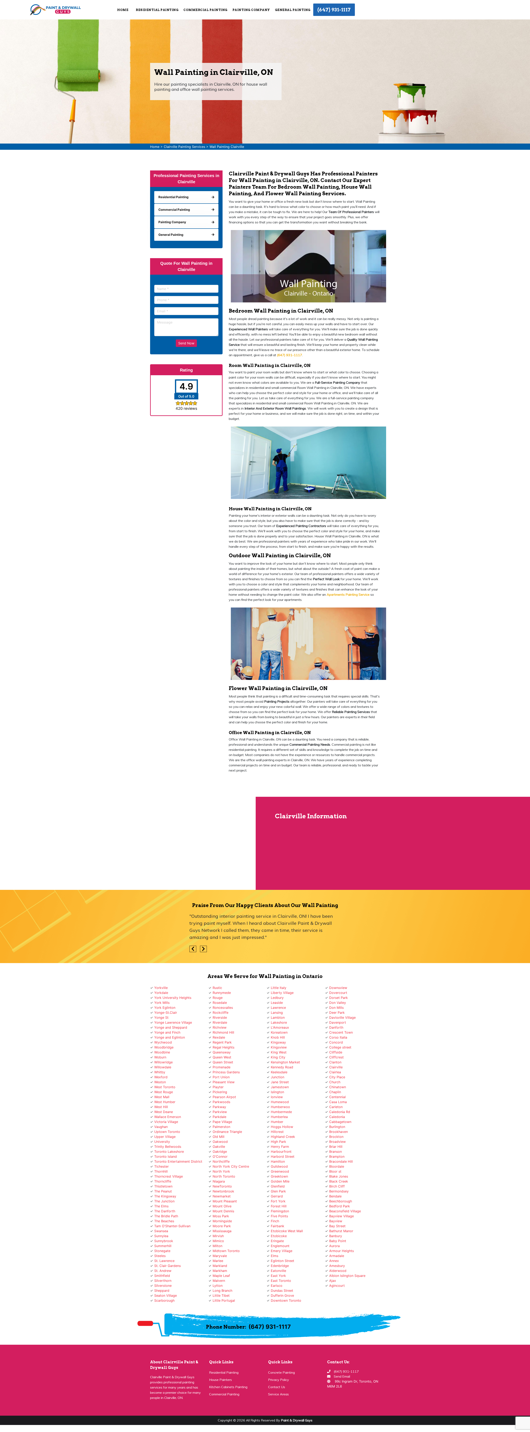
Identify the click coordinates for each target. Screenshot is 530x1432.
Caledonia (337, 1117)
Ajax (332, 1281)
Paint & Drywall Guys (296, 1420)
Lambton (278, 1017)
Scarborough (164, 1300)
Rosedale (220, 1003)
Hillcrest (277, 1132)
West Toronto (164, 1087)
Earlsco (276, 1285)
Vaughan (161, 1127)
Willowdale (162, 1067)
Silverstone (163, 1285)
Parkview (220, 1112)
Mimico (218, 1241)
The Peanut (163, 1191)
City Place (337, 1077)
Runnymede (222, 993)
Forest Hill (279, 1206)
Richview (219, 1027)
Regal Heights (223, 1047)
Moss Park (221, 1216)
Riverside (220, 1017)
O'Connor (220, 1156)
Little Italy (278, 988)
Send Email (342, 1376)
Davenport (337, 1022)
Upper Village (165, 1137)
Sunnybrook (163, 1241)
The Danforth (164, 1211)
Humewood (280, 1102)
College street (340, 1047)
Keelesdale (279, 1072)
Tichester (161, 1166)
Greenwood (280, 1171)
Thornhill (161, 1171)
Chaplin (335, 1092)
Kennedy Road (282, 1067)
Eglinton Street (282, 1261)
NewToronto (222, 1186)
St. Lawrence (164, 1261)
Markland (220, 1266)
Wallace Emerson (167, 1117)
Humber (277, 1122)
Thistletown (163, 1186)
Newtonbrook (223, 1191)
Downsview (338, 988)
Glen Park (278, 1191)
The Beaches (164, 1221)
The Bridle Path (166, 1216)
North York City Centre (231, 1166)
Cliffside (335, 1052)
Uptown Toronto (167, 1132)
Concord (336, 1042)
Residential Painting (223, 1372)
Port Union (221, 1077)
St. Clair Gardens (167, 1266)
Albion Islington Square (347, 1276)
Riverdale (220, 1022)
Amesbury (337, 1266)
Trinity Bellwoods (167, 1146)
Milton (217, 1246)
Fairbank (277, 1226)
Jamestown (280, 1087)
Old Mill (218, 1137)
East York (278, 1276)
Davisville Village (342, 1017)
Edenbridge (280, 1266)
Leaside (277, 1003)
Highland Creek (283, 1137)
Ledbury (277, 998)
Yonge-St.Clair (165, 1012)
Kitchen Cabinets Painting (228, 1387)
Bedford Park (339, 1206)
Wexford (160, 1077)
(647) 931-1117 (334, 10)
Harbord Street (282, 1156)
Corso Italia (338, 1037)
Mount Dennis (223, 1211)
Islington (277, 1092)
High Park (278, 1142)
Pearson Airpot (224, 1097)
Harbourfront (281, 1151)
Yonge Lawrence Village (173, 1022)
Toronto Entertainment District (178, 1161)
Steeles (160, 1256)
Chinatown (337, 1087)
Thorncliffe (162, 1181)
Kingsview (279, 1047)
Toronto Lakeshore (169, 1151)
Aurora (334, 1246)
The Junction (164, 1201)
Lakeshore (279, 1022)
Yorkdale (161, 993)
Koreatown (279, 1032)
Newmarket (222, 1196)
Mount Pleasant (225, 1201)
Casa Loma (338, 1102)
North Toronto (224, 1176)
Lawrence (278, 1007)
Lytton (218, 1285)
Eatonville (278, 1271)
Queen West (222, 1057)
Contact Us (276, 1387)
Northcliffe (221, 1161)
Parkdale (219, 1117)
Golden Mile (280, 1181)
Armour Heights (341, 1251)
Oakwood (220, 1142)
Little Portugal (224, 1300)
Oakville (219, 1146)
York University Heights (172, 998)
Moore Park (222, 1226)
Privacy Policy (278, 1380)
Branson (335, 1151)
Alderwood (337, 1271)
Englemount (280, 1246)
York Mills (162, 1003)
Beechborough (340, 1201)
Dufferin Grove (282, 1295)
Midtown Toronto (226, 1251)
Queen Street (223, 1062)
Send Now (186, 343)
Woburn (160, 1057)
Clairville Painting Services (184, 147)
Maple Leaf (221, 1276)
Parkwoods (221, 1102)
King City (278, 1057)
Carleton (336, 1107)
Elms (274, 1256)
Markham (220, 1271)
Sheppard (161, 1290)
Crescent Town (341, 1032)
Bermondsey (339, 1191)
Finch (275, 1221)
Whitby (159, 1072)
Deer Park (337, 1012)
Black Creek (338, 1181)
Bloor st (335, 1171)
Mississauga (222, 1231)
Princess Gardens (226, 1072)
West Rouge (163, 1092)
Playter (218, 1087)
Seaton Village (165, 1295)
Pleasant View (224, 1082)
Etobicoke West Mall (287, 1231)
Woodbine (162, 1052)
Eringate (277, 1241)
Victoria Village (166, 1122)
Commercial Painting (224, 1394)
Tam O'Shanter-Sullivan (172, 1226)
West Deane (163, 1112)
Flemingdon (280, 1211)
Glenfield (278, 1186)
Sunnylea (161, 1236)
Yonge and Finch (167, 1032)
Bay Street (337, 1226)
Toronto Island (165, 1156)
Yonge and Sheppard (170, 1027)
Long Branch (222, 1290)
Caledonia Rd (339, 1112)
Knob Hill (278, 1037)
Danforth (336, 1027)
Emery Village (281, 1251)
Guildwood (279, 1166)
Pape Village (222, 1122)
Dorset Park (338, 998)
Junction (277, 1077)
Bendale (335, 1196)
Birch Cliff (337, 1186)
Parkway (219, 1107)
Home (122, 10)
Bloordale (336, 1166)
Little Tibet (221, 1295)
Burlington (337, 1127)
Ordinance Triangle (227, 1132)
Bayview (335, 1221)
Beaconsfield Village (345, 1211)
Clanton (335, 1062)
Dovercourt (338, 993)
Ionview (277, 1097)
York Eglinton (164, 1007)
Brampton (336, 1156)
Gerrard (277, 1196)
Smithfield (162, 1276)
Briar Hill (335, 1146)
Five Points (279, 1216)
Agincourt (337, 1285)
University (162, 1142)
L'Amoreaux (280, 1027)
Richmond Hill (223, 1032)
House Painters (220, 1380)
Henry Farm (280, 1146)
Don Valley (337, 1003)
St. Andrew (162, 1271)
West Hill (161, 1107)
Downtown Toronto (286, 1300)
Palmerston (221, 1127)
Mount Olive (222, 1206)
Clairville (336, 1067)
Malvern (219, 1281)
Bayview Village (341, 1216)
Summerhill (162, 1246)
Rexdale (219, 1037)
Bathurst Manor (341, 1231)
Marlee (218, 1261)
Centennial (337, 1097)
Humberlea (279, 1117)
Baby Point (337, 1241)
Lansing (277, 1012)
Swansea (161, 1231)
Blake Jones (338, 1176)
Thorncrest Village (168, 1176)
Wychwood (163, 1042)
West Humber (164, 1102)
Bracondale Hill (341, 1161)
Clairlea (335, 1072)
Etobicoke (279, 1236)
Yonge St (161, 1017)
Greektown (279, 1176)
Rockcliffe (220, 1012)
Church (334, 1082)
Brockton (336, 1137)
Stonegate (162, 1251)
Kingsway (278, 1042)
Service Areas (278, 1394)
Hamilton (278, 1161)
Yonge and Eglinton (169, 1037)
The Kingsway (165, 1196)
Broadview (337, 1142)
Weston (160, 1082)
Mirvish (218, 1236)
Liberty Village (282, 993)
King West (279, 1052)
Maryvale (220, 1256)
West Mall (161, 1097)
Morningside (222, 1221)
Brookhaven (338, 1132)
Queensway (222, 1052)
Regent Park (222, 1042)
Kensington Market (285, 1062)
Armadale (336, 1256)
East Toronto (281, 1281)
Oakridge (220, 1151)
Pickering (220, 1092)
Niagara (219, 1181)
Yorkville (161, 988)
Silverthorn (162, 1281)
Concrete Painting (281, 1372)
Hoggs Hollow (282, 1127)
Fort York (278, 1201)
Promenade (221, 1067)
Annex (334, 1261)
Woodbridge (163, 1047)
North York (221, 1171)
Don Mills (336, 1007)
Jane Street (280, 1082)
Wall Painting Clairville (227, 147)
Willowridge (163, 1062)
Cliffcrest (336, 1057)
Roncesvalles (223, 1007)
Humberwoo (280, 1107)
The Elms (161, 1206)
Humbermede (281, 1112)
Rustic (217, 988)
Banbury (335, 1236)
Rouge (218, 998)
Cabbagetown (340, 1122)
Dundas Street (282, 1290)
